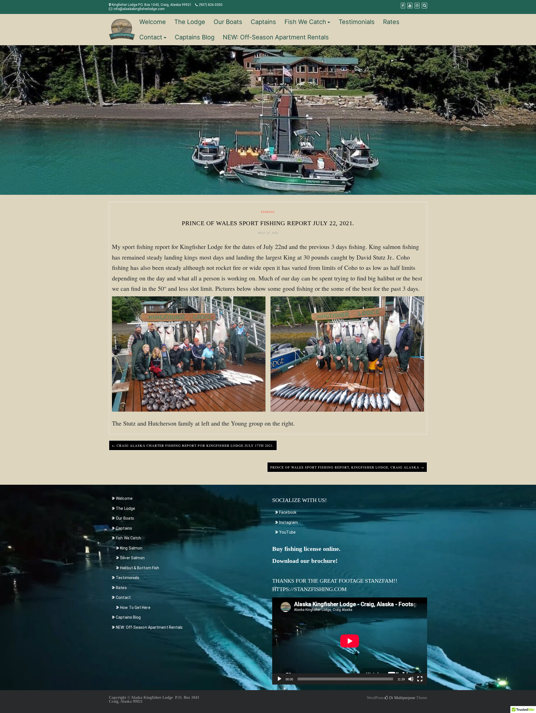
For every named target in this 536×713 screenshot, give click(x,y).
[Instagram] (417, 6)
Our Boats (228, 21)
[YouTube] (409, 6)
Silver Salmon (132, 558)
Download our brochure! (305, 560)
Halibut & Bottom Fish (139, 568)
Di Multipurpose (401, 698)
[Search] (424, 6)
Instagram (288, 522)
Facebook (287, 512)
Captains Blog (194, 37)
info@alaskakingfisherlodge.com (139, 9)
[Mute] (411, 679)
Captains (263, 21)
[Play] (279, 679)
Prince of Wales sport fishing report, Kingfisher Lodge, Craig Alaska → (347, 467)
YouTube (287, 532)
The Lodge (189, 21)
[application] (349, 641)
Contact (150, 37)
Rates (391, 21)
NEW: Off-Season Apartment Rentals (276, 37)
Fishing (268, 212)
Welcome (152, 21)
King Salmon (131, 548)
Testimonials (357, 21)
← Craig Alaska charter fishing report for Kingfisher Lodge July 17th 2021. (193, 445)
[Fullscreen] (420, 679)
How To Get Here (135, 607)
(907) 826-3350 (210, 5)
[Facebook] (403, 6)
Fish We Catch (305, 21)
